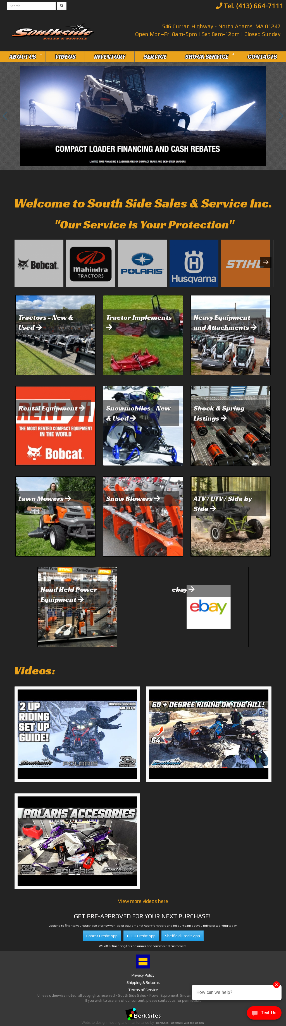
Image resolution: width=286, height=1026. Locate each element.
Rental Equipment (48, 408)
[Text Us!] (264, 1014)
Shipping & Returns (143, 982)
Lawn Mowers (41, 498)
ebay (180, 589)
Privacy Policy (143, 975)
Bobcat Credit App (102, 936)
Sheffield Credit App (182, 936)
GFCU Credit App (141, 936)
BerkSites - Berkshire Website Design (180, 1022)
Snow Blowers (130, 498)
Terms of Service (143, 989)
